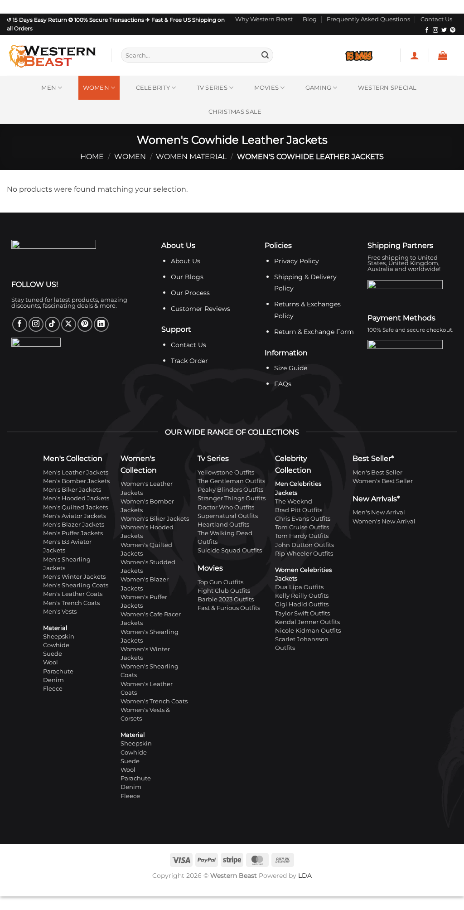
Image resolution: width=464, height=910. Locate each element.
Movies (266, 87)
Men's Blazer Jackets (73, 524)
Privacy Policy (296, 261)
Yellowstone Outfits (226, 472)
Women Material (191, 156)
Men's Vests (60, 611)
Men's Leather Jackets (75, 472)
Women (96, 87)
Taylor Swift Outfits (302, 613)
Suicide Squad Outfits (230, 550)
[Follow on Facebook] (427, 30)
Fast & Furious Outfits (229, 608)
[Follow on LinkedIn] (101, 324)
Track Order (189, 361)
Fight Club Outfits (224, 590)
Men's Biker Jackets (72, 489)
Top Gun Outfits (220, 582)
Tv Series (212, 87)
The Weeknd (293, 501)
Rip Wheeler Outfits (304, 553)
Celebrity (153, 87)
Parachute (58, 671)
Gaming (318, 87)
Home (92, 156)
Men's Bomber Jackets (76, 481)
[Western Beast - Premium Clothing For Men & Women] (52, 55)
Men (48, 87)
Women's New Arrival (384, 521)
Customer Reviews (200, 309)
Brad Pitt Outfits (298, 510)
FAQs (282, 384)
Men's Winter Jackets (74, 576)
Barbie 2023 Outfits (226, 599)
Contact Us (436, 19)
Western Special (387, 87)
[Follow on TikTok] (52, 324)
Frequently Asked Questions (368, 19)
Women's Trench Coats (154, 701)
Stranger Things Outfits (232, 498)
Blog (310, 19)
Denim (53, 680)
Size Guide (290, 368)
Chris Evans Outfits (302, 518)
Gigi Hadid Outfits (302, 604)
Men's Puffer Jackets (73, 533)
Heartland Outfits (223, 524)
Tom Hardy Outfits (302, 535)
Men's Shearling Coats (75, 585)
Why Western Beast (264, 19)
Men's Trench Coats (71, 603)
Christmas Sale (235, 111)
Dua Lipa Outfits (299, 587)
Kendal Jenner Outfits (307, 622)
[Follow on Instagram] (435, 30)
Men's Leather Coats (72, 594)
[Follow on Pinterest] (452, 30)
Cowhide (56, 645)
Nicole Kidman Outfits (308, 630)
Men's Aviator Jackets (74, 516)
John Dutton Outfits (304, 545)
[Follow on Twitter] (444, 30)
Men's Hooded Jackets (76, 498)
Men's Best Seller (377, 472)
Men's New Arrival (379, 512)
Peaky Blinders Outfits (230, 489)
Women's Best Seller (383, 481)
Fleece (53, 688)
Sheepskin (58, 636)
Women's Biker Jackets (155, 518)
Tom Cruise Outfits (302, 527)
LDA (305, 875)
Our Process (190, 293)
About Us (185, 261)
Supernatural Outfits (228, 516)
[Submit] (265, 55)
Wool (50, 662)
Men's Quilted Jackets (75, 507)
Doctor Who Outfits (226, 507)
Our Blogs (187, 277)
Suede (52, 653)
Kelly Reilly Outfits (302, 595)
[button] (414, 55)
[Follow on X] (68, 324)
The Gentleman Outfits (231, 481)
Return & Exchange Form (314, 332)
